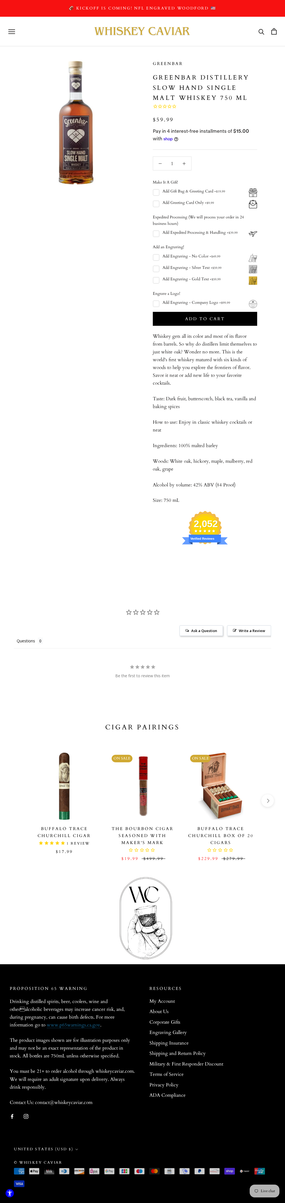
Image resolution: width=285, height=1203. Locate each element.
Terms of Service (166, 1074)
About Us (159, 1011)
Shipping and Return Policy (177, 1053)
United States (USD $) (43, 1149)
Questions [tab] (26, 640)
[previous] (17, 800)
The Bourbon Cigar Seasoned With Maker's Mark (142, 835)
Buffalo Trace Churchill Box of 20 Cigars (221, 835)
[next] (267, 800)
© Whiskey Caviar (38, 1162)
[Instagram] (26, 1116)
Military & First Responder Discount (186, 1064)
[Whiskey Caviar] (142, 31)
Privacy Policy (163, 1085)
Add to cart (205, 319)
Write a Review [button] (252, 630)
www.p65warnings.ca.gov (73, 1025)
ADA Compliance (167, 1095)
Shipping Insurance (169, 1043)
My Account (162, 1001)
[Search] (261, 31)
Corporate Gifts (164, 1022)
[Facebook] (12, 1116)
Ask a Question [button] (204, 630)
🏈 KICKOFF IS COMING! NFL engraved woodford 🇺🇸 (142, 8)
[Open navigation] (11, 31)
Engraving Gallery (168, 1032)
